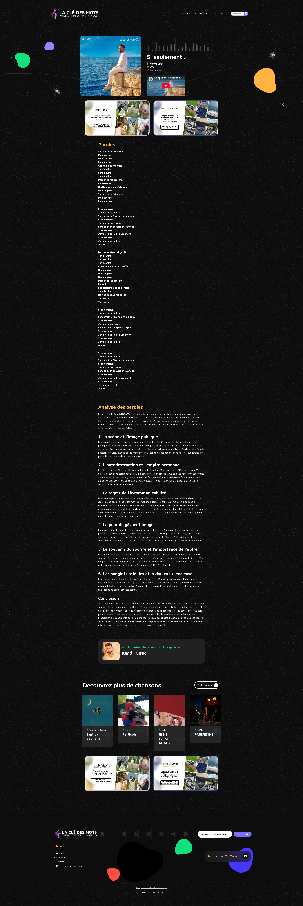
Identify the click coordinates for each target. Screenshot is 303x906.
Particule (130, 734)
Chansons (201, 13)
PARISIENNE (202, 734)
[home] (75, 13)
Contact (138, 888)
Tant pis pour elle (93, 736)
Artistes (220, 13)
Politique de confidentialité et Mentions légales (154, 888)
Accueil (183, 13)
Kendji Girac (134, 653)
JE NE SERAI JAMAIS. (165, 738)
